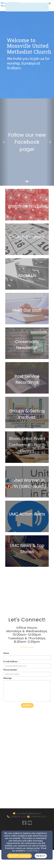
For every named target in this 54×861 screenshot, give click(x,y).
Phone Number (10, 670)
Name (6, 653)
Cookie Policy (32, 850)
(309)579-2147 (19, 816)
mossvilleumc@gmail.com (28, 813)
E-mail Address (10, 661)
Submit (27, 705)
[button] (4, 142)
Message (7, 678)
